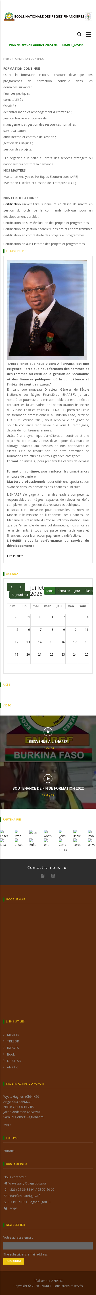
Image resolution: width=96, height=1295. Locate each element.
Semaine (64, 591)
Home (7, 59)
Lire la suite (15, 556)
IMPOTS (13, 1048)
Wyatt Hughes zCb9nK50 (21, 1096)
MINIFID (13, 1035)
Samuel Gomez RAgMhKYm (23, 1117)
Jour (77, 591)
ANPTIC (12, 1067)
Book (11, 1054)
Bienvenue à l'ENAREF (48, 741)
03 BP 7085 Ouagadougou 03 (29, 1202)
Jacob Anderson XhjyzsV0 (21, 1112)
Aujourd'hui (20, 595)
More (7, 1125)
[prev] (11, 587)
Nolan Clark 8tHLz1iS (18, 1107)
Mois (49, 591)
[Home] (48, 16)
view (48, 731)
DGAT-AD (14, 1061)
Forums (9, 1151)
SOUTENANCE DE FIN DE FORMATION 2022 (48, 788)
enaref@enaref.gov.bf (24, 1196)
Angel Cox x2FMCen (17, 1101)
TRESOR (13, 1041)
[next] (20, 587)
